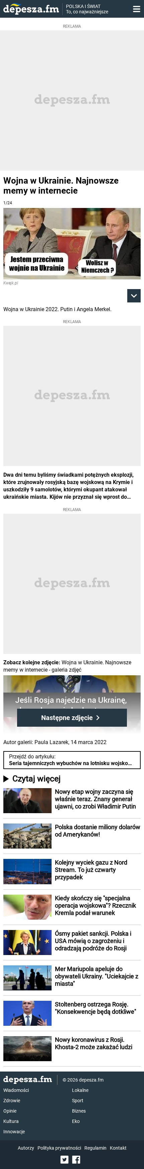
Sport (77, 1100)
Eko (76, 1121)
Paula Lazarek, (51, 742)
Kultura (11, 1121)
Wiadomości (16, 1090)
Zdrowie (11, 1100)
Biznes (79, 1111)
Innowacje (14, 1131)
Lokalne (80, 1090)
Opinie (9, 1111)
